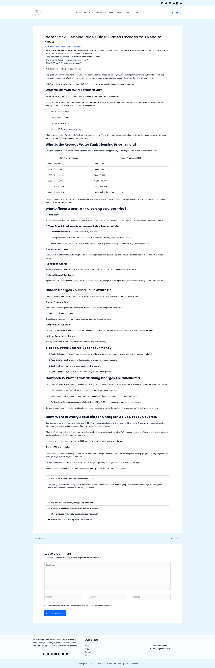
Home (78, 12)
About (126, 12)
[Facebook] (162, 3)
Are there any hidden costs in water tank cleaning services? (75, 508)
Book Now (176, 13)
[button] (107, 478)
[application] (92, 12)
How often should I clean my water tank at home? (71, 519)
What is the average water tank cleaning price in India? (73, 478)
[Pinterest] (59, 654)
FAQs (111, 12)
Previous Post (40, 538)
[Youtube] (181, 3)
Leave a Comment (51, 46)
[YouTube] (63, 654)
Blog (119, 12)
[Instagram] (170, 3)
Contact (136, 12)
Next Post (176, 538)
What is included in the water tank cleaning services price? (74, 514)
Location (100, 12)
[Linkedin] (173, 3)
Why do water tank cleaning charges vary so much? (72, 502)
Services (87, 12)
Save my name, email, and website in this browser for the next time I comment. (80, 605)
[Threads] (177, 3)
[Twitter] (166, 3)
